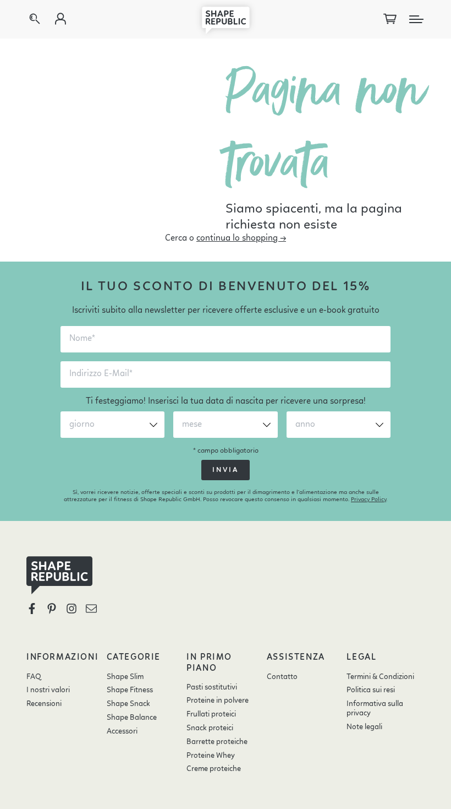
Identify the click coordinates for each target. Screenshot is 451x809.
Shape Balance (132, 717)
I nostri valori (48, 690)
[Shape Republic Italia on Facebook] (31, 608)
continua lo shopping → (241, 238)
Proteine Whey (210, 755)
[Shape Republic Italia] (225, 19)
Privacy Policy (368, 500)
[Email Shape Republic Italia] (91, 608)
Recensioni (44, 704)
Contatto (282, 677)
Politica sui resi (370, 690)
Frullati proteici (211, 714)
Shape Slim (125, 677)
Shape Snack (128, 704)
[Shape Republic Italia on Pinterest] (51, 608)
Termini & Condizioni (380, 677)
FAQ (33, 677)
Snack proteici (209, 728)
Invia (225, 470)
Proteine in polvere (217, 700)
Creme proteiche (213, 769)
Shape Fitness (130, 690)
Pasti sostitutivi (211, 687)
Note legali (364, 727)
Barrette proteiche (217, 742)
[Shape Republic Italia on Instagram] (71, 608)
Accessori (122, 731)
